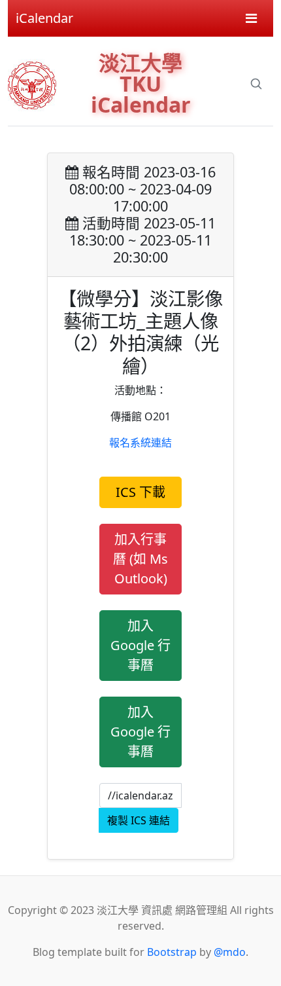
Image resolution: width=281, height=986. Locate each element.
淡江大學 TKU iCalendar (141, 83)
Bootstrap (172, 952)
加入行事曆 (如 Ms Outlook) (140, 558)
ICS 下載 (140, 492)
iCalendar (44, 18)
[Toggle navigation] (251, 18)
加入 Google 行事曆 (140, 645)
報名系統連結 (140, 442)
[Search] (256, 83)
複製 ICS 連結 (138, 820)
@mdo (230, 952)
